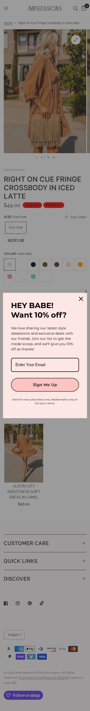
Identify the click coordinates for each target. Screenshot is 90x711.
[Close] (81, 299)
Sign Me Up (45, 384)
